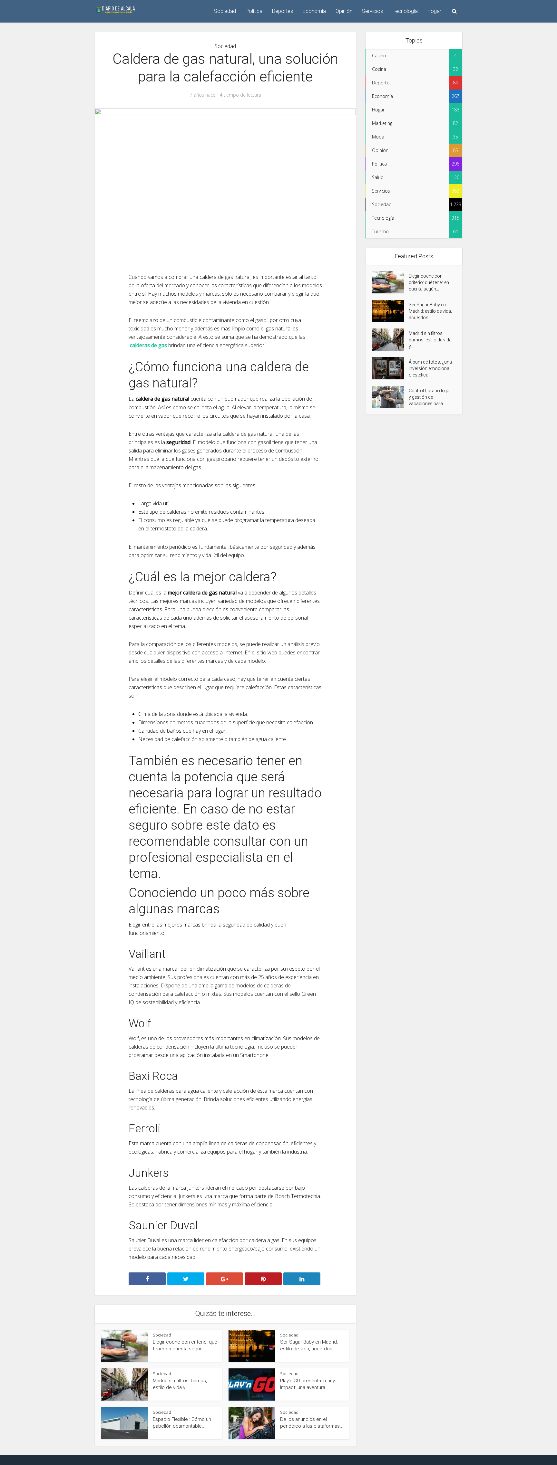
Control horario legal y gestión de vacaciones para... (429, 397)
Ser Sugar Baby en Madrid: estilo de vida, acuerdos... (430, 311)
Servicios (372, 11)
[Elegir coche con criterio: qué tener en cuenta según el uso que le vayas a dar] (390, 282)
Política (254, 11)
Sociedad (225, 11)
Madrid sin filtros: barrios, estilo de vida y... (430, 340)
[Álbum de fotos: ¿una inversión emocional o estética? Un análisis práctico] (390, 368)
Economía (314, 11)
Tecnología (405, 11)
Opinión (344, 11)
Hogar (434, 11)
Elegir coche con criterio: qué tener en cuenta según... (429, 282)
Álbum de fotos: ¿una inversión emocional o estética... (430, 368)
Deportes (282, 11)
